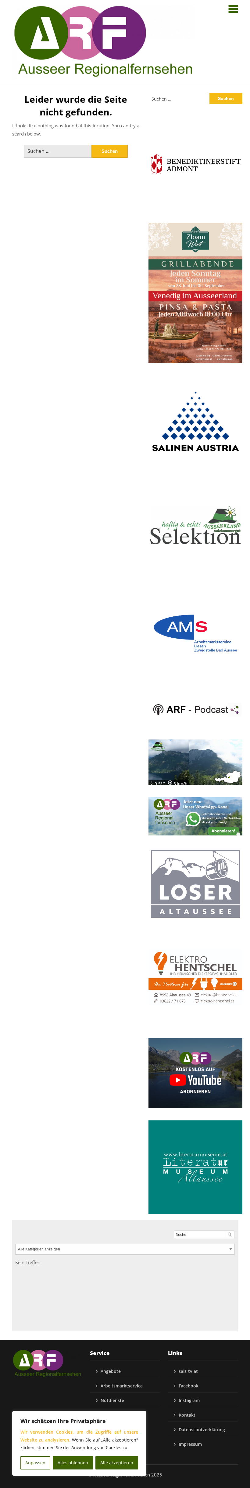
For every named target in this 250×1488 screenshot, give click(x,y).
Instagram (189, 1400)
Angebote (111, 1371)
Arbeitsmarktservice (122, 1386)
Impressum (190, 1444)
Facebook (188, 1386)
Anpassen (35, 1463)
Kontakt (187, 1415)
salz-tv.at (188, 1371)
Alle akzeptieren (116, 1463)
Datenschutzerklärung (202, 1429)
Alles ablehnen (73, 1463)
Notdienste (112, 1400)
